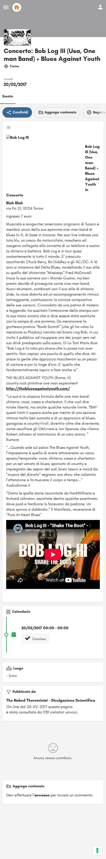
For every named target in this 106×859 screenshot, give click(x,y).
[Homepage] (17, 7)
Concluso (38, 639)
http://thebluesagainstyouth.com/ (38, 388)
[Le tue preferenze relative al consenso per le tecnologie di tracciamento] (97, 850)
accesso (42, 795)
